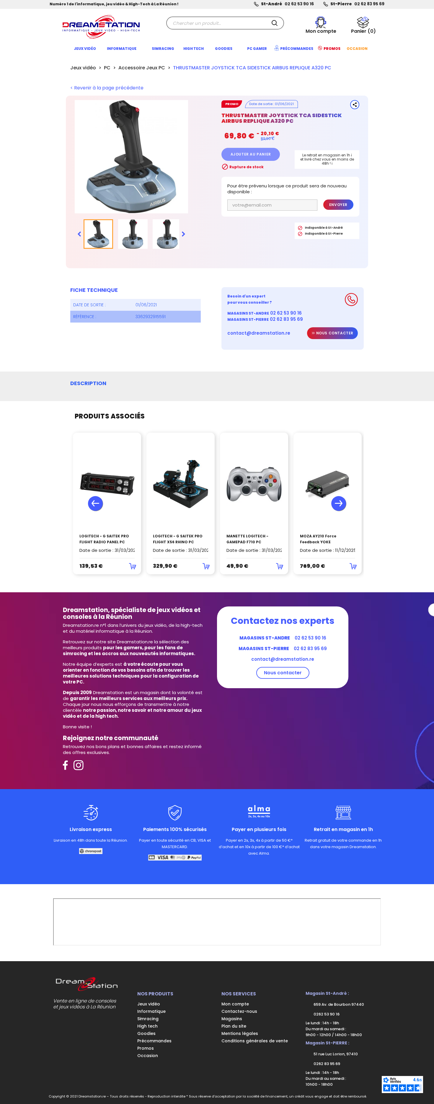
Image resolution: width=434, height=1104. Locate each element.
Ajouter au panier (251, 154)
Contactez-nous (239, 1011)
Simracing (148, 1019)
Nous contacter (334, 333)
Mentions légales (239, 1033)
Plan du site (233, 1026)
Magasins (231, 1019)
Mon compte (235, 1004)
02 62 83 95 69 (369, 4)
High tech (147, 1026)
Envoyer (338, 204)
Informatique (151, 1011)
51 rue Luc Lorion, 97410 (335, 1054)
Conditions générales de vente (254, 1041)
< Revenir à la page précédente (106, 88)
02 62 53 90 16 (299, 4)
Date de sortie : (89, 305)
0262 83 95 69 (326, 1064)
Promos (145, 1048)
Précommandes (154, 1041)
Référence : (84, 317)
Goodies (146, 1033)
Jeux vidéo (148, 1004)
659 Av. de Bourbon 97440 (338, 1004)
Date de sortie (261, 104)
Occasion (147, 1056)
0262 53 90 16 (326, 1014)
